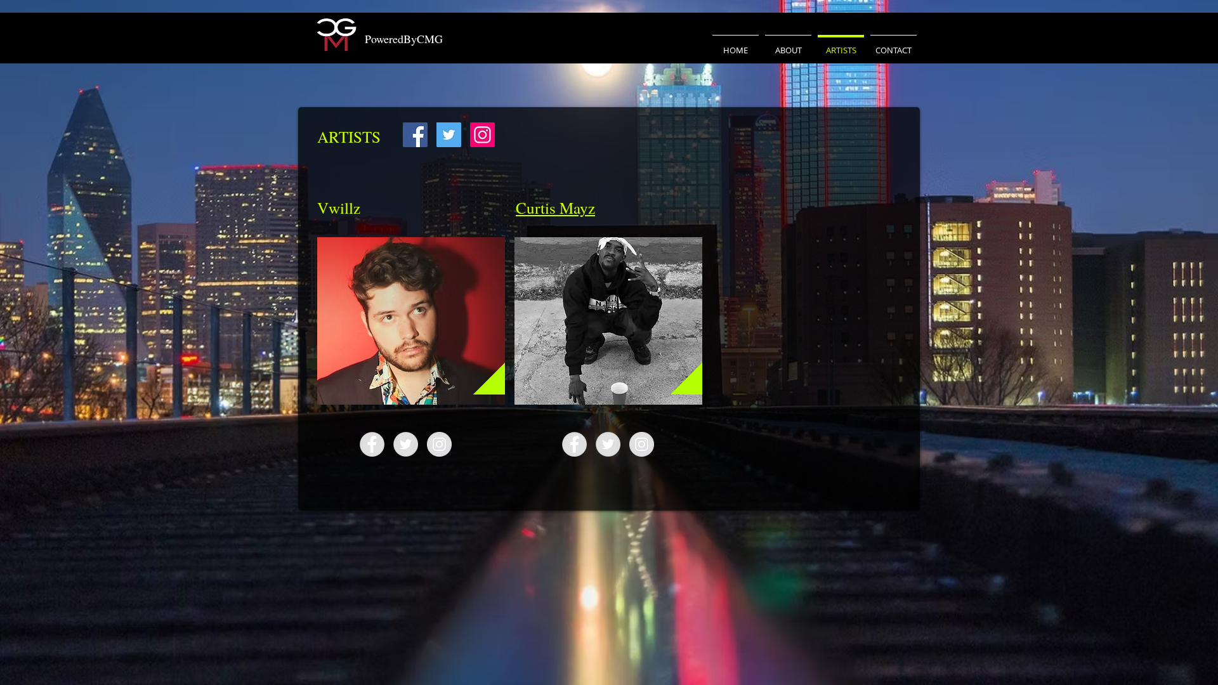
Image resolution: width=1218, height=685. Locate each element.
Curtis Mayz (555, 207)
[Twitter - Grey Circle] (405, 444)
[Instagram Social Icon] (482, 134)
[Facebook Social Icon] (415, 134)
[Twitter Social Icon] (448, 134)
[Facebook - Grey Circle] (372, 444)
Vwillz (338, 207)
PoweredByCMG (404, 38)
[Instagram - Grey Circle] (439, 444)
